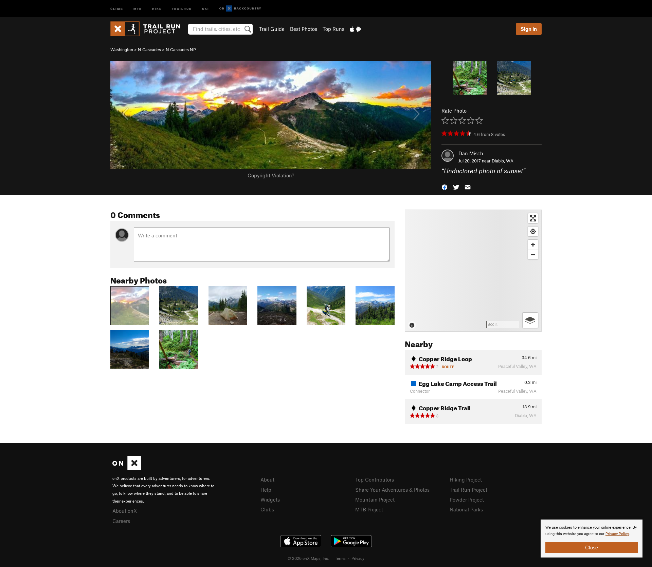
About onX (124, 511)
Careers (121, 521)
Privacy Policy (617, 534)
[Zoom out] (533, 254)
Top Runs (333, 29)
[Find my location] (533, 231)
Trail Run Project (468, 490)
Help (265, 490)
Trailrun (182, 8)
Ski (205, 8)
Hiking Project (466, 479)
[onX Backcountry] (240, 8)
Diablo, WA (502, 160)
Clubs (267, 509)
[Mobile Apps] (355, 29)
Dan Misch (470, 153)
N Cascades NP (181, 49)
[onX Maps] (126, 468)
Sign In (529, 29)
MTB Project (369, 509)
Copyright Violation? (271, 175)
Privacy (357, 558)
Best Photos (303, 29)
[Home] (148, 28)
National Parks (466, 509)
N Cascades (149, 49)
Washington (121, 49)
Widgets (270, 499)
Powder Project (467, 499)
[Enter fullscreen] (533, 218)
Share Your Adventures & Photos (392, 490)
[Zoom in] (533, 245)
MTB (137, 8)
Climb (116, 8)
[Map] (473, 270)
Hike (157, 8)
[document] (591, 538)
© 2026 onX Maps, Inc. (308, 558)
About (267, 479)
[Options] (530, 320)
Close (591, 547)
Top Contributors (374, 479)
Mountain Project (375, 499)
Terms (340, 558)
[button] (444, 187)
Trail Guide (272, 29)
